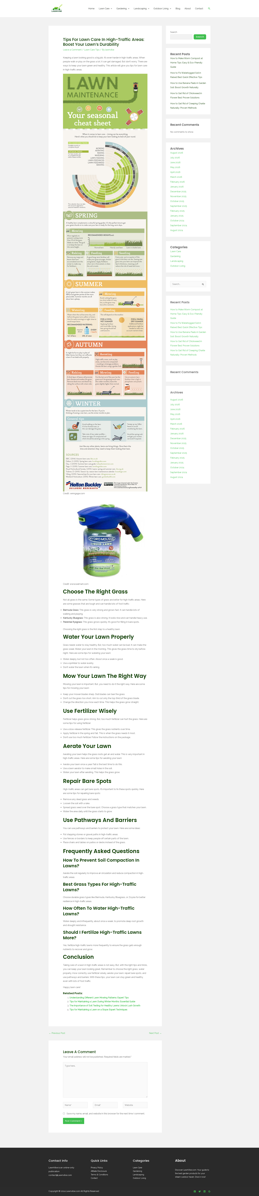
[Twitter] (200, 1191)
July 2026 (175, 157)
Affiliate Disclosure (99, 1171)
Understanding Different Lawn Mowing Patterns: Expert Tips (99, 997)
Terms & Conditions (99, 1175)
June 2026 (175, 162)
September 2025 (178, 206)
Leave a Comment (72, 49)
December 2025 (178, 191)
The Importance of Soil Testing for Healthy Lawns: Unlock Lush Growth (104, 1005)
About (188, 8)
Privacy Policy (97, 1168)
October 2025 (177, 201)
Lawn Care (104, 8)
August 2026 (176, 153)
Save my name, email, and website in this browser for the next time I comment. (106, 1113)
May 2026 (175, 167)
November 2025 (178, 196)
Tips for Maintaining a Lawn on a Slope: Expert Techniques (98, 1009)
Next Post (155, 1033)
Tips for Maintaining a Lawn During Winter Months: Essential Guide (102, 1001)
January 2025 (176, 215)
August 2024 (176, 230)
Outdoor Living (161, 8)
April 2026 (175, 172)
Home (91, 8)
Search (173, 32)
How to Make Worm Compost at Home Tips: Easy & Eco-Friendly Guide (186, 62)
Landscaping (140, 8)
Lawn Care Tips (92, 49)
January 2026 (177, 186)
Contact (199, 8)
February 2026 (177, 182)
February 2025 (177, 211)
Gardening (121, 8)
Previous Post (57, 1033)
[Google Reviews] (209, 1191)
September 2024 (178, 225)
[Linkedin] (204, 1191)
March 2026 (176, 177)
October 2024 (177, 220)
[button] (110, 8)
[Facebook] (195, 1191)
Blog (177, 8)
